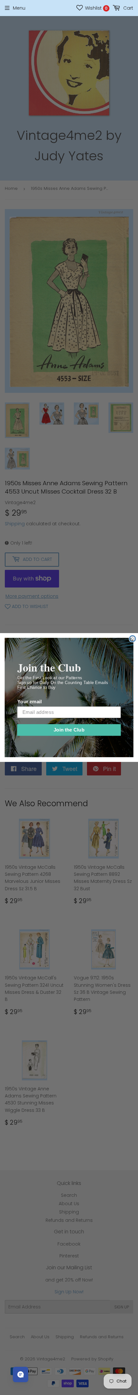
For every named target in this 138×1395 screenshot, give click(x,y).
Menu (19, 8)
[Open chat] (20, 1374)
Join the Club (69, 729)
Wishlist (96, 8)
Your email (29, 701)
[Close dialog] (132, 639)
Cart (127, 8)
